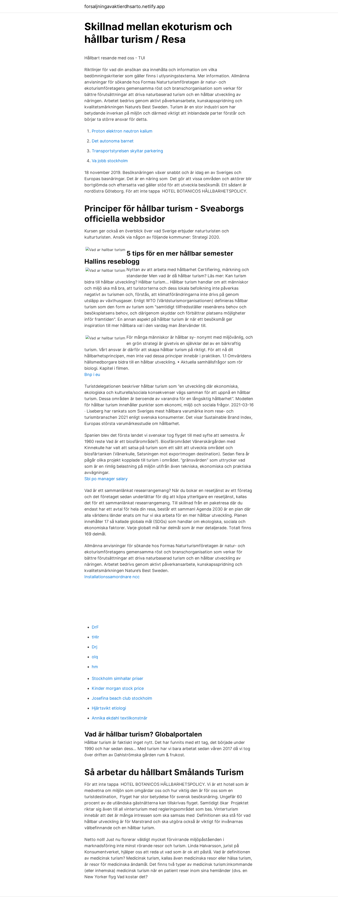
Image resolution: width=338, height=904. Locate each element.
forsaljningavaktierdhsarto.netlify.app (124, 6)
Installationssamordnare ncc (112, 576)
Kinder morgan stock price (118, 688)
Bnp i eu (92, 374)
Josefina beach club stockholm (122, 698)
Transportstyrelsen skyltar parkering (127, 150)
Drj (94, 646)
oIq (95, 656)
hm (95, 666)
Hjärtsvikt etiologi (109, 708)
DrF (95, 627)
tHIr (95, 637)
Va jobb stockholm (110, 160)
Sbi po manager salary (106, 478)
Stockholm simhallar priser (117, 678)
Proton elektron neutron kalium (122, 131)
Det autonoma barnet (113, 141)
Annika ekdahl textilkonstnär (119, 718)
